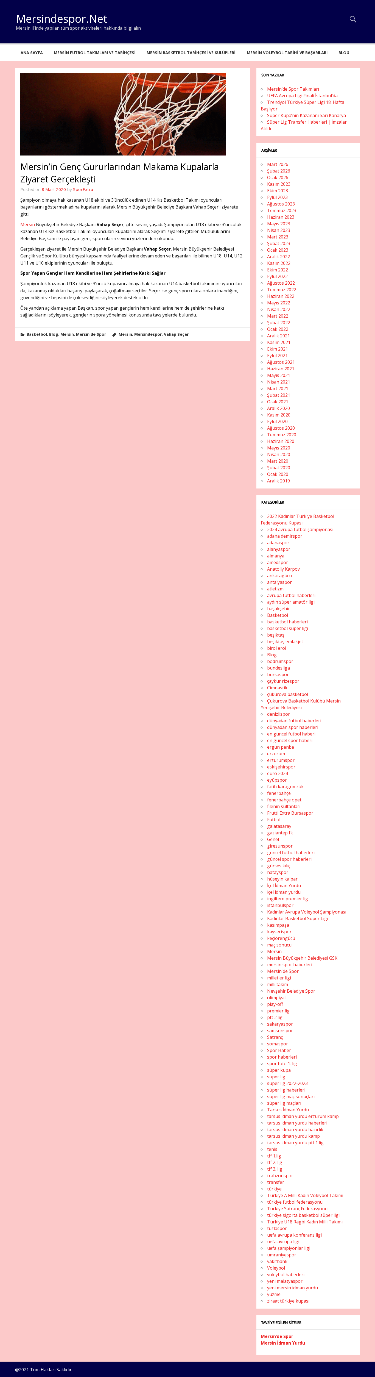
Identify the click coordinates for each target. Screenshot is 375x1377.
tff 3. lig (274, 1169)
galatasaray (279, 826)
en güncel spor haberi (289, 740)
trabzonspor (280, 1176)
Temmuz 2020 (281, 435)
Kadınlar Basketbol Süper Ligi (297, 918)
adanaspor (278, 543)
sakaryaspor (280, 1024)
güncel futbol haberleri (291, 852)
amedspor (277, 562)
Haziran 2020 (280, 441)
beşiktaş (275, 635)
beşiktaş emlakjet (285, 641)
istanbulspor (280, 905)
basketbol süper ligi (287, 628)
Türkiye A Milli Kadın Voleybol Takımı (305, 1195)
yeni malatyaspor (285, 1281)
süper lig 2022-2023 (287, 1083)
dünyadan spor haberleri (292, 727)
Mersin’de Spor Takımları (293, 89)
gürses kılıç (278, 866)
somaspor (277, 1044)
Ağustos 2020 (281, 428)
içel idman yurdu (284, 892)
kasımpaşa (278, 925)
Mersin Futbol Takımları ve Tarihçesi (95, 52)
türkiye (274, 1189)
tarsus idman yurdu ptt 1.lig (295, 1143)
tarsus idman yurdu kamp (293, 1136)
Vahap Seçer (176, 334)
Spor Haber (279, 1050)
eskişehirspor (281, 767)
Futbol (273, 820)
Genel (273, 839)
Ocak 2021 (277, 402)
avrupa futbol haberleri (291, 595)
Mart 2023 (277, 237)
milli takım (277, 984)
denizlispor (278, 714)
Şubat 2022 (278, 323)
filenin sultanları (283, 806)
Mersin (27, 224)
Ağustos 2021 (281, 362)
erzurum (276, 754)
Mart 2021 (277, 388)
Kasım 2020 (278, 415)
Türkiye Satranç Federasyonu (297, 1209)
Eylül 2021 (277, 355)
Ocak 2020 (277, 474)
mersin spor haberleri (289, 965)
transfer (275, 1182)
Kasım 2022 (278, 263)
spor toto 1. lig (282, 1063)
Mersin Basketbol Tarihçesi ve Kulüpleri (191, 52)
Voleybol (276, 1268)
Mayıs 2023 (278, 224)
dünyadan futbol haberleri (294, 721)
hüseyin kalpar (282, 879)
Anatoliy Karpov (283, 569)
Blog (343, 52)
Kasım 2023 (278, 184)
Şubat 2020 (278, 468)
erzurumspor (281, 760)
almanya (275, 556)
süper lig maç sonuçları (291, 1096)
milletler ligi (279, 978)
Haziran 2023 (280, 217)
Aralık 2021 (278, 336)
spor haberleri (282, 1057)
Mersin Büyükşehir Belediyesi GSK (302, 958)
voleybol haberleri (285, 1274)
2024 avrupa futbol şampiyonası (300, 529)
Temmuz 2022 (281, 290)
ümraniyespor (281, 1255)
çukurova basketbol (287, 694)
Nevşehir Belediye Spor (291, 991)
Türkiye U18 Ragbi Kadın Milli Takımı (305, 1222)
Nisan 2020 (278, 454)
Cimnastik (277, 688)
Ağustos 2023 (281, 204)
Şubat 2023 (278, 243)
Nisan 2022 (278, 309)
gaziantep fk (280, 833)
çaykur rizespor (283, 681)
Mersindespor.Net (61, 18)
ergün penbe (280, 747)
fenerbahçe (279, 793)
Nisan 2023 (278, 230)
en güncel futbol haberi (291, 734)
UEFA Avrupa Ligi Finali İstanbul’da (302, 96)
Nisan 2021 (278, 382)
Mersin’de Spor (277, 1336)
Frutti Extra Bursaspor (290, 813)
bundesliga (278, 668)
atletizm (275, 589)
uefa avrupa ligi (283, 1242)
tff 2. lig (274, 1162)
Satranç (275, 1037)
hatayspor (277, 872)
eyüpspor (277, 780)
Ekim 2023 (277, 191)
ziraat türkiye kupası (288, 1301)
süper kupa (279, 1070)
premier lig (278, 1011)
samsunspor (280, 1031)
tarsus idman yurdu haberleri (297, 1123)
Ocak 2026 (277, 177)
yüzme (274, 1294)
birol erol (276, 648)
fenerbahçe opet (284, 800)
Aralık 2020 (278, 408)
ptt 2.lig (274, 1017)
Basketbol (37, 334)
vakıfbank (277, 1261)
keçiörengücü (281, 938)
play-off (275, 1004)
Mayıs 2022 (278, 303)
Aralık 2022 (278, 257)
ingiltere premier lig (287, 899)
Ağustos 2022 (281, 283)
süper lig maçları (284, 1103)
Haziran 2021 (280, 369)
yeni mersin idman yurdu (292, 1288)
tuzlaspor (277, 1228)
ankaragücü (279, 576)
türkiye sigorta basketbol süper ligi (303, 1215)
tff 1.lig (274, 1156)
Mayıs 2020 (278, 448)
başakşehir (278, 609)
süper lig (276, 1077)
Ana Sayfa (32, 52)
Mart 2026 (277, 164)
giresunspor (280, 846)
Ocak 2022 (277, 329)
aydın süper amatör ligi (291, 602)
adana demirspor (284, 536)
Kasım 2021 (278, 342)
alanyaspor (278, 549)
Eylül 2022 (277, 276)
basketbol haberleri (287, 622)
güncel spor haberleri (289, 859)
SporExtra (83, 189)
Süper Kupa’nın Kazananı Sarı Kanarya (306, 115)
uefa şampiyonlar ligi (288, 1248)
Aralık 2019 (278, 481)
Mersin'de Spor (91, 334)
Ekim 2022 (277, 270)
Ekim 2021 (277, 349)
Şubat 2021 (278, 395)
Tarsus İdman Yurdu (288, 1110)
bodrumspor (280, 661)
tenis (272, 1149)
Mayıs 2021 (278, 375)
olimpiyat (276, 998)
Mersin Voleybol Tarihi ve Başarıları (287, 52)
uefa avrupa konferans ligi (294, 1235)
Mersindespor (148, 334)
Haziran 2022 (280, 296)
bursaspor (278, 674)
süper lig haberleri (286, 1090)
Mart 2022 (277, 316)
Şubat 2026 (278, 171)
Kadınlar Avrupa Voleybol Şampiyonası (306, 912)
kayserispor (279, 932)
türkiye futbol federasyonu (295, 1202)
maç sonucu (279, 945)
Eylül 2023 (277, 197)
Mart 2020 (277, 461)
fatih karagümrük (285, 787)
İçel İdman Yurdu (284, 885)
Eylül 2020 (277, 421)
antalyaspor (279, 582)
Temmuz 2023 (281, 210)
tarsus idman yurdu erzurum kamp (303, 1116)
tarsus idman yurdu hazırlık (295, 1129)
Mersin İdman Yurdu (283, 1343)
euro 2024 (277, 773)
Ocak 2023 (277, 250)
